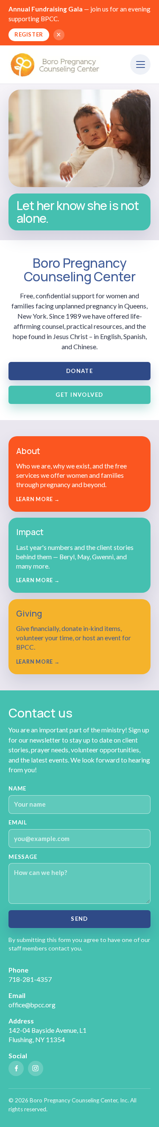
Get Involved (79, 394)
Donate (79, 370)
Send (79, 918)
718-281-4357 (30, 979)
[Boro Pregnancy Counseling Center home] (56, 65)
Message (22, 856)
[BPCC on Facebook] (16, 1068)
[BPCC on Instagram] (35, 1068)
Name (17, 788)
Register (28, 34)
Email (17, 822)
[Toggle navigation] (140, 64)
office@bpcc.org (32, 1005)
